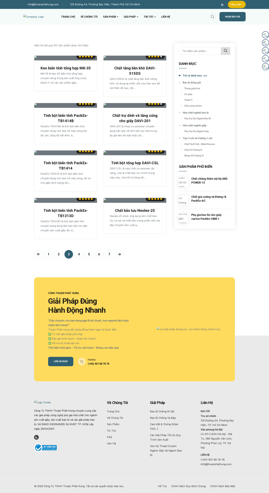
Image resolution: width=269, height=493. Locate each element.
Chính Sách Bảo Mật (222, 486)
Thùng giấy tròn (192, 88)
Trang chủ (68, 16)
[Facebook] (265, 50)
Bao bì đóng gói (192, 82)
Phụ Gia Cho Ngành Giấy (196, 131)
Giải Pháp (130, 16)
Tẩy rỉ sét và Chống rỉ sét (197, 138)
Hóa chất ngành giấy (194, 125)
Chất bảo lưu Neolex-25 (135, 210)
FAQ (109, 437)
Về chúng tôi (89, 16)
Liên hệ (165, 16)
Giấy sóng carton (193, 105)
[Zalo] (265, 42)
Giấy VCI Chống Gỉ (193, 150)
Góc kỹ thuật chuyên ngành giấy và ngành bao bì (166, 450)
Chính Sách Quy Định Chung (188, 486)
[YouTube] (265, 66)
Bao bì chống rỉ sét (162, 411)
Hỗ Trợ (162, 486)
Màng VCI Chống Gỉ (194, 155)
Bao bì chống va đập (163, 417)
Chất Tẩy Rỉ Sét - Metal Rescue (199, 144)
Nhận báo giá (232, 16)
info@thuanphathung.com (43, 4)
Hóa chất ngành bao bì (196, 112)
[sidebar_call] (265, 34)
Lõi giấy (188, 94)
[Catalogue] (265, 58)
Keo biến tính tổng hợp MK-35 (65, 68)
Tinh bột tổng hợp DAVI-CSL (135, 163)
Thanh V (188, 100)
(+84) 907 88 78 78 (98, 363)
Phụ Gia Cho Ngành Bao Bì (197, 118)
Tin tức (148, 16)
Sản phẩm (109, 16)
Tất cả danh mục (195, 75)
